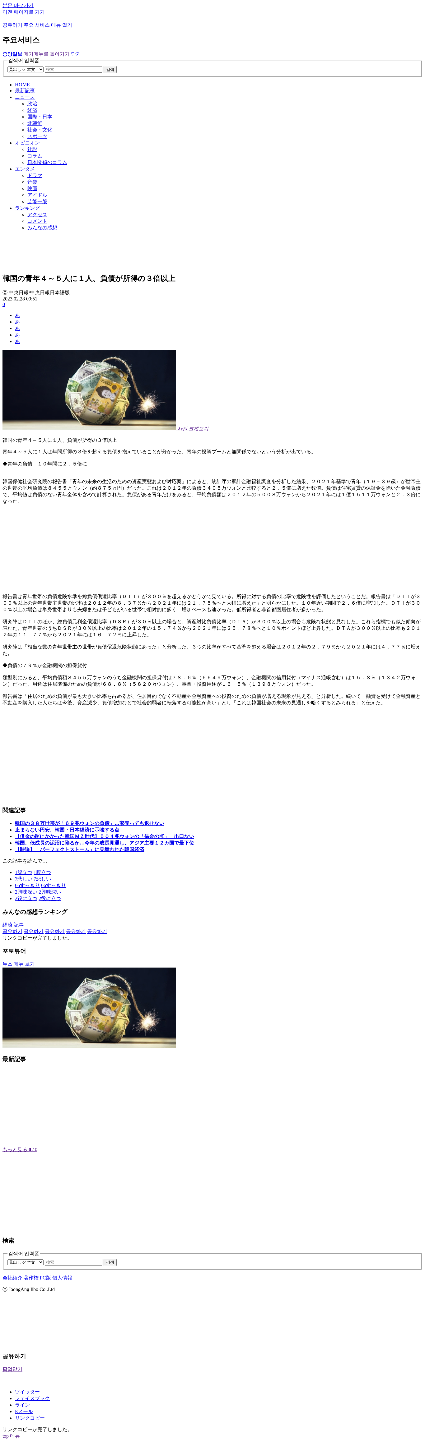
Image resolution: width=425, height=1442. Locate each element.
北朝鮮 (34, 123)
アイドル (37, 195)
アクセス (37, 214)
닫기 (76, 54)
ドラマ (34, 175)
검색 (110, 69)
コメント (37, 221)
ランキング (27, 208)
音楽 (32, 182)
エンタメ (25, 169)
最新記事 (25, 90)
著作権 (31, 1277)
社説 (32, 149)
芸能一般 (37, 201)
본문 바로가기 (18, 5)
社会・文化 (39, 129)
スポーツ (37, 136)
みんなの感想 (42, 227)
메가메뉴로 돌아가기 (47, 54)
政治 (32, 103)
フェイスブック (32, 1398)
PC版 (45, 1277)
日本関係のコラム (47, 162)
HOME (22, 84)
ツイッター (27, 1391)
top (5, 1436)
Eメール (24, 1411)
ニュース (25, 97)
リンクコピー (30, 1418)
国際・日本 (39, 116)
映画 (32, 188)
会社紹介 (12, 1277)
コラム (34, 155)
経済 (32, 110)
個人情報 (62, 1277)
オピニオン (27, 142)
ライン (22, 1405)
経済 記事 (13, 924)
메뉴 (15, 1436)
